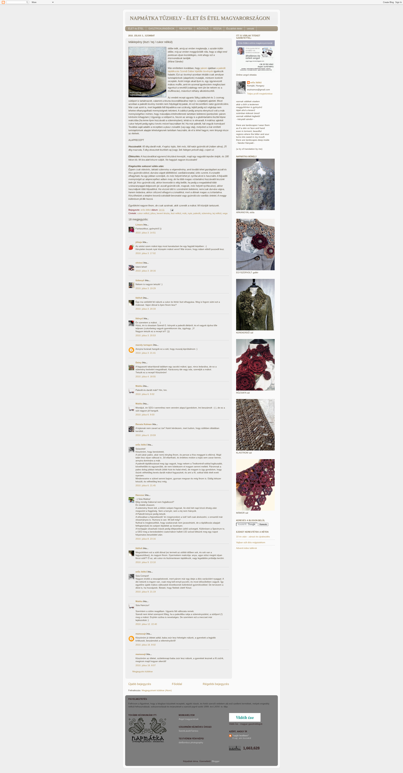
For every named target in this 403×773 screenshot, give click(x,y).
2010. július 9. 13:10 (146, 562)
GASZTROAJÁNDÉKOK (161, 28)
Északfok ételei (234, 28)
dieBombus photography (191, 742)
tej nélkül (217, 213)
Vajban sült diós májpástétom (250, 542)
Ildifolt (139, 298)
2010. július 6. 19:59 (146, 435)
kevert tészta (163, 213)
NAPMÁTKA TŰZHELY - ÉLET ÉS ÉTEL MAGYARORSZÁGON (200, 18)
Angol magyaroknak (189, 719)
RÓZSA (217, 28)
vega (225, 213)
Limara (139, 225)
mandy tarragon (144, 345)
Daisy (139, 362)
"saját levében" (240, 735)
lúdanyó (140, 280)
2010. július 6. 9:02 (145, 394)
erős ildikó (141, 445)
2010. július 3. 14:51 (146, 233)
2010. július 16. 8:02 (146, 645)
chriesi (139, 263)
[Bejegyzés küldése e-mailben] (171, 210)
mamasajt (141, 634)
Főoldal (177, 684)
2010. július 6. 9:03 (145, 414)
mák (184, 213)
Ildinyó (139, 318)
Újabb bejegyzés (139, 684)
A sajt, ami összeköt (241, 738)
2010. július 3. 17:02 (146, 253)
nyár (190, 213)
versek (250, 28)
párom (204, 68)
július (153, 213)
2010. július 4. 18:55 (146, 376)
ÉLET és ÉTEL (136, 28)
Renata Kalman (144, 424)
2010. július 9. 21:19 (146, 592)
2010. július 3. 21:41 (146, 353)
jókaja (139, 242)
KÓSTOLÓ (202, 28)
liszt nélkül (176, 213)
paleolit (196, 213)
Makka (139, 386)
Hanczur (140, 495)
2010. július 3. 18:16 (146, 271)
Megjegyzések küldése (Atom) (157, 690)
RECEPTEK (185, 28)
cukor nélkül (143, 213)
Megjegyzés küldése (142, 671)
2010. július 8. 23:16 (146, 539)
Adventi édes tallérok (246, 548)
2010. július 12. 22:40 (146, 624)
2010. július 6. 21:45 (146, 485)
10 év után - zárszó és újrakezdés (253, 536)
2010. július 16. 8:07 (146, 665)
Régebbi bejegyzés (216, 684)
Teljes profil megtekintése (259, 94)
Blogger (215, 761)
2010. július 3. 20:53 (146, 335)
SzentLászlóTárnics (188, 731)
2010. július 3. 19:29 (146, 288)
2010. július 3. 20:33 (146, 309)
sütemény (206, 213)
